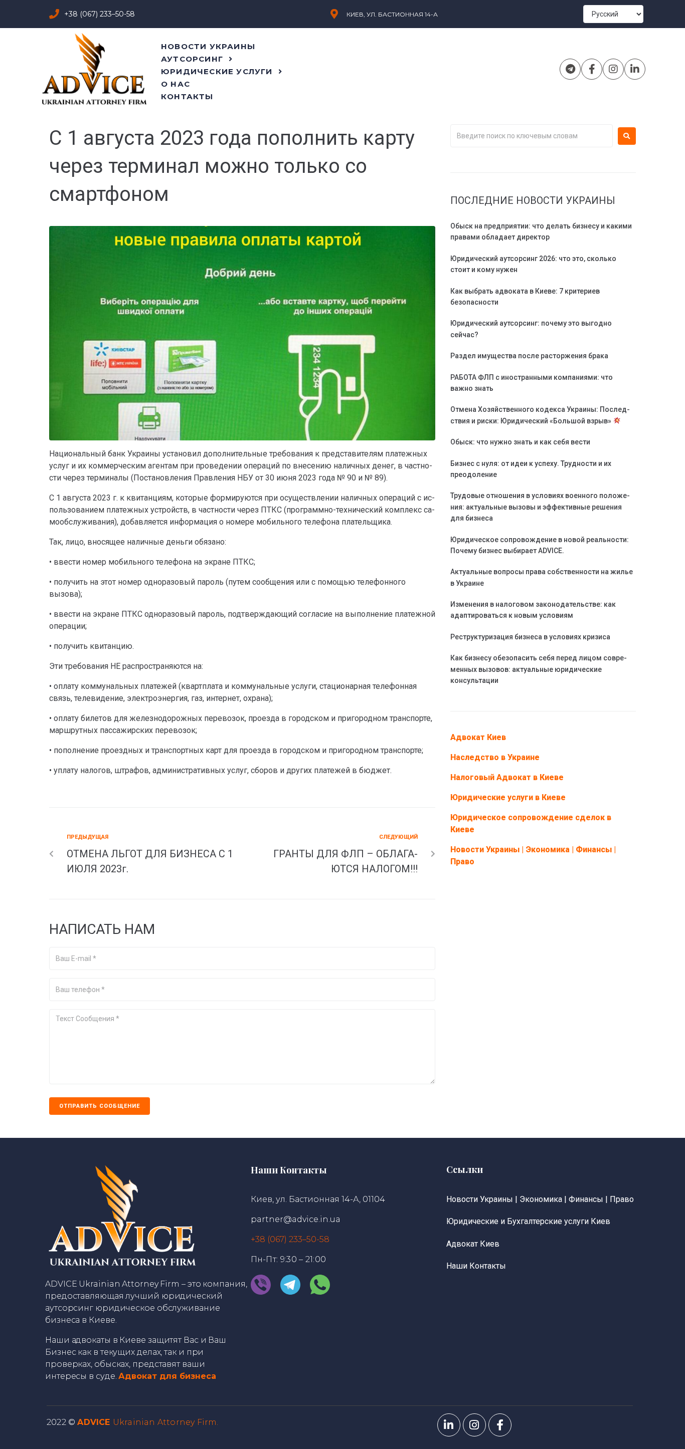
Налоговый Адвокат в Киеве (507, 777)
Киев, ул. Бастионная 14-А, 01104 (318, 1199)
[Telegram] (570, 69)
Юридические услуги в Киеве (508, 797)
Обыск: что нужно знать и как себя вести (520, 442)
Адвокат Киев (478, 737)
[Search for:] (531, 135)
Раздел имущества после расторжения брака (529, 356)
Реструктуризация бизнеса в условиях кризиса (530, 637)
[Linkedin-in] (634, 69)
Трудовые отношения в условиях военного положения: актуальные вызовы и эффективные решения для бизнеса (540, 507)
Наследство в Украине (495, 757)
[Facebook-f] (591, 69)
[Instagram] (613, 69)
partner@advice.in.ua (295, 1219)
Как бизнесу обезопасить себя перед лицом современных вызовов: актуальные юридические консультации (538, 669)
